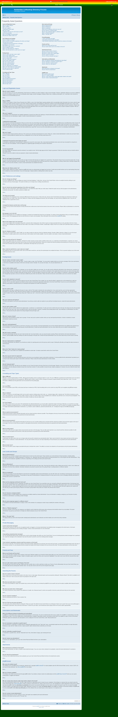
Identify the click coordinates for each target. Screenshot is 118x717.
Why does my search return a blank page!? (50, 53)
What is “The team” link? (47, 34)
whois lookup (17, 683)
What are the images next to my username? (11, 46)
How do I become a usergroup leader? (49, 30)
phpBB (58, 216)
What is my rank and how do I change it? (11, 48)
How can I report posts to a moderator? (10, 65)
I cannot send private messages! (48, 38)
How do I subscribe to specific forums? (49, 62)
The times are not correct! (8, 42)
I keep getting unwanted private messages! (50, 39)
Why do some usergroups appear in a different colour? (52, 31)
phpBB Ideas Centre (61, 673)
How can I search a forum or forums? (49, 51)
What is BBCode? (6, 73)
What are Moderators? (46, 26)
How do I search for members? (48, 54)
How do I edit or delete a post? (9, 55)
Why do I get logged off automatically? (10, 34)
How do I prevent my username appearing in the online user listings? (16, 41)
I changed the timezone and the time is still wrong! (13, 43)
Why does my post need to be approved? (11, 68)
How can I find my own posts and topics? (50, 56)
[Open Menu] (115, 5)
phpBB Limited (39, 665)
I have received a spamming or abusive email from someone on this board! (57, 41)
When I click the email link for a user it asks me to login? (14, 49)
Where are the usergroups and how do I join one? (51, 29)
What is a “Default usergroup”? (48, 33)
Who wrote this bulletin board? (48, 74)
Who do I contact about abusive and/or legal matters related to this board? (56, 76)
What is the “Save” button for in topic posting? (12, 66)
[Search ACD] (12, 5)
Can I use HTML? (6, 74)
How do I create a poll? (7, 58)
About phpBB (20, 667)
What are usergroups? (46, 28)
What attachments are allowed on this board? (51, 68)
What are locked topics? (7, 82)
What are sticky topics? (7, 81)
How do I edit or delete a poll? (8, 60)
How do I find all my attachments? (49, 69)
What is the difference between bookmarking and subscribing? (54, 60)
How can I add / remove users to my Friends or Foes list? (53, 46)
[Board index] (8, 10)
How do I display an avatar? (8, 47)
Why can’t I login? (6, 30)
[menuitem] (4, 15)
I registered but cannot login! (8, 29)
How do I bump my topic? (8, 69)
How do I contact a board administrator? (50, 77)
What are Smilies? (6, 76)
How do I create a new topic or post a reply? (11, 54)
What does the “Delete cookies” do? (10, 35)
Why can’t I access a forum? (8, 61)
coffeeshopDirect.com (7, 1)
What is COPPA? (6, 26)
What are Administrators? (47, 25)
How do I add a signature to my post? (10, 56)
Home (56, 4)
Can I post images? (6, 77)
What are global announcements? (9, 78)
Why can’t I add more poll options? (9, 59)
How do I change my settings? (9, 39)
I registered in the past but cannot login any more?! (13, 31)
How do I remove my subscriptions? (49, 64)
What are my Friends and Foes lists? (49, 45)
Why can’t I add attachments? (8, 63)
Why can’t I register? (7, 28)
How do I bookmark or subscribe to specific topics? (52, 61)
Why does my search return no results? (50, 52)
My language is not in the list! (8, 44)
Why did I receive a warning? (8, 64)
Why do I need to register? (8, 25)
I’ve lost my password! (7, 33)
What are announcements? (8, 79)
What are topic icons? (7, 83)
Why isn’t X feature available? (48, 75)
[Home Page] (5, 5)
